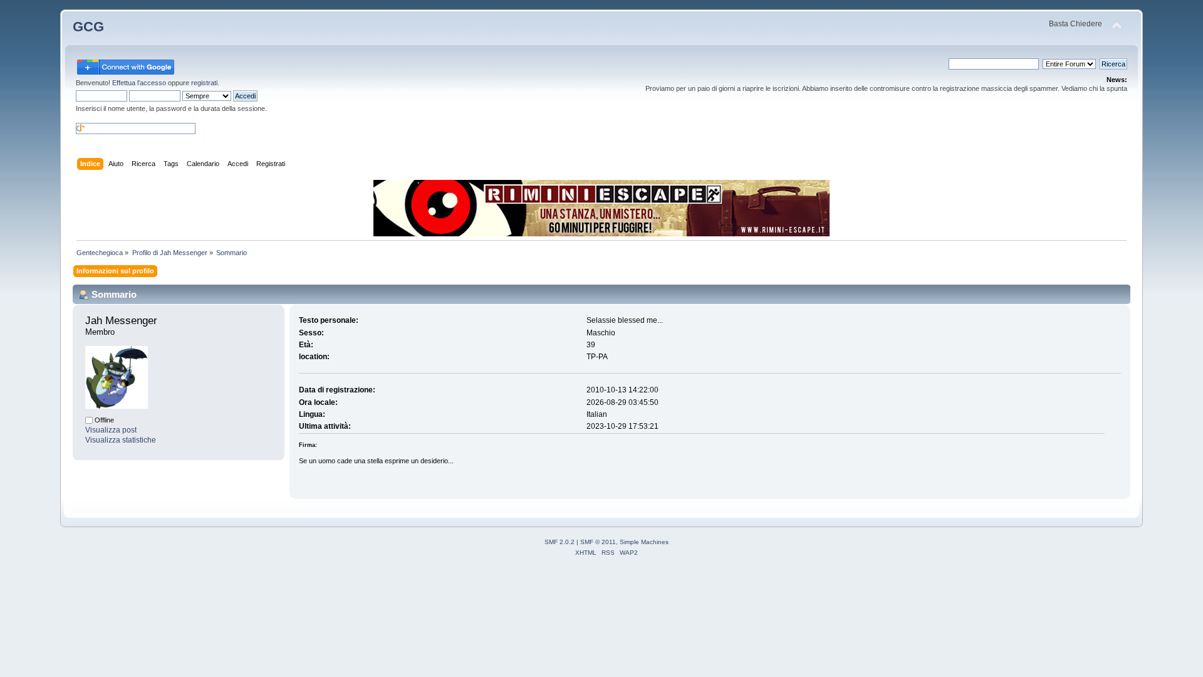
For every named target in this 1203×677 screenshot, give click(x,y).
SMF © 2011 (598, 541)
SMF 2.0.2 (559, 541)
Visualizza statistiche (120, 440)
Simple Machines (644, 541)
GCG (88, 26)
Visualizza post (111, 430)
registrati (204, 83)
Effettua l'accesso (139, 83)
